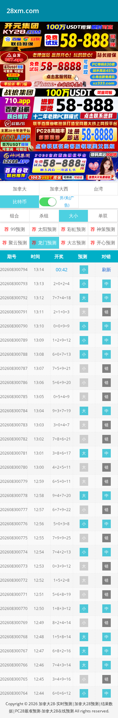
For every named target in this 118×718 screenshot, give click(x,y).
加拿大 (20, 189)
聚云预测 (18, 242)
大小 (73, 216)
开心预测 (106, 242)
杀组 (44, 216)
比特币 (20, 201)
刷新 (106, 269)
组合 (14, 216)
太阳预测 (47, 229)
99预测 (17, 229)
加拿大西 (59, 189)
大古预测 (76, 242)
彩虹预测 (76, 229)
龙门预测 (47, 242)
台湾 (98, 189)
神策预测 (106, 229)
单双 (103, 216)
